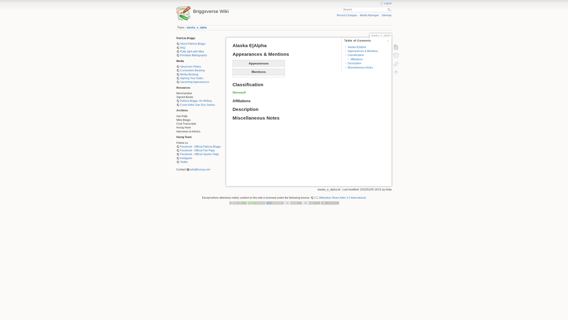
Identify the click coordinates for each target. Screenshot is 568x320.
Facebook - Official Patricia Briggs (200, 146)
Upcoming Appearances (194, 82)
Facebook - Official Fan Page (197, 150)
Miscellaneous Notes (360, 67)
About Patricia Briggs (192, 43)
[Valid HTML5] (293, 202)
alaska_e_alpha (197, 27)
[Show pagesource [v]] (396, 47)
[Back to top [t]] (396, 72)
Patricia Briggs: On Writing (196, 100)
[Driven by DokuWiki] (330, 202)
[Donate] (256, 202)
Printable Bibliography (193, 55)
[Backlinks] (396, 64)
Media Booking (189, 74)
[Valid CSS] (312, 202)
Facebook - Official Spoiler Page (199, 154)
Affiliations (356, 59)
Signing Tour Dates (191, 78)
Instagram (186, 158)
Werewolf (239, 92)
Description (354, 63)
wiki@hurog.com (200, 169)
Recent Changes (347, 15)
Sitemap (387, 15)
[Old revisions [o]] (396, 55)
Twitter (184, 162)
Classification (356, 55)
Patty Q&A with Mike (192, 51)
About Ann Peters (190, 66)
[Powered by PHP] (275, 202)
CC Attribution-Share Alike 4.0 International (340, 197)
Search (389, 9)
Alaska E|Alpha (357, 47)
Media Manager (369, 15)
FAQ (182, 47)
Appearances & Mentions (363, 51)
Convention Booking (192, 70)
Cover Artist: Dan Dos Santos (197, 104)
